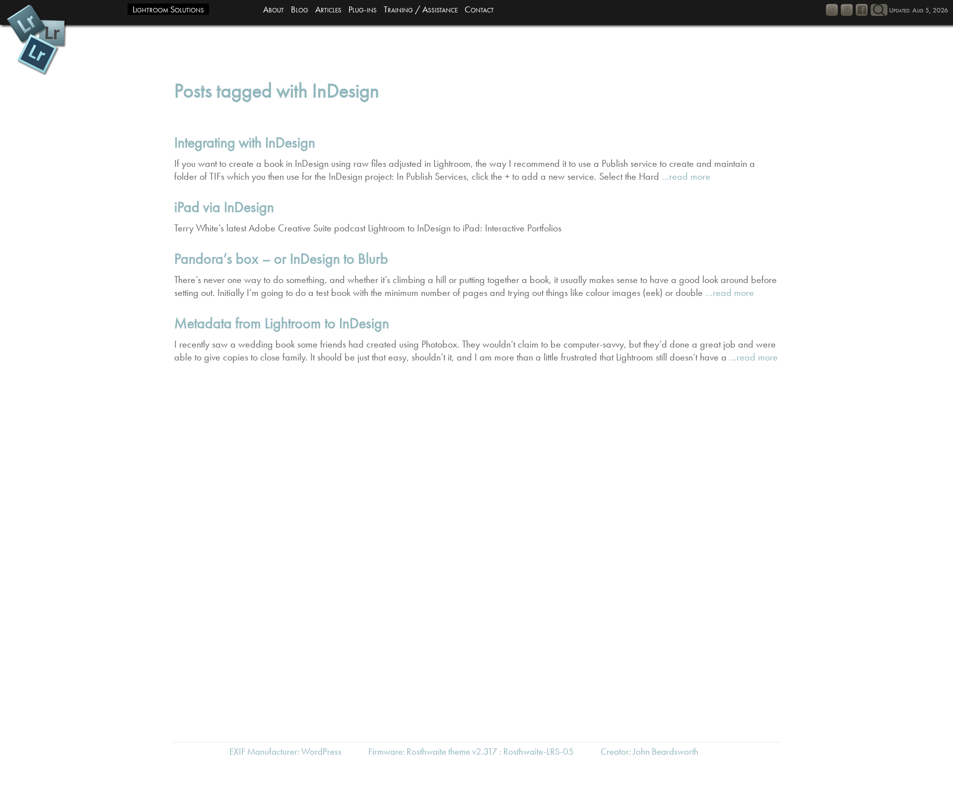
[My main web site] (847, 10)
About (273, 9)
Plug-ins (362, 9)
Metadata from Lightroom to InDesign (281, 323)
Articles (328, 9)
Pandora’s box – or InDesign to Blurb (281, 258)
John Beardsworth (665, 751)
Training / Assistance (421, 9)
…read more (684, 176)
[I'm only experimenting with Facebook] (862, 10)
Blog (299, 9)
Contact (479, 9)
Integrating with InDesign (244, 142)
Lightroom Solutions (168, 9)
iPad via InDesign (224, 207)
